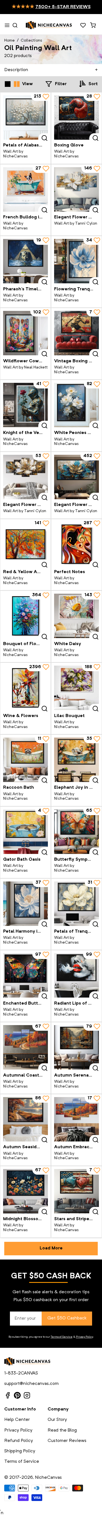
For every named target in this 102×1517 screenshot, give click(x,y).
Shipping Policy (19, 1451)
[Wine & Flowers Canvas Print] (25, 688)
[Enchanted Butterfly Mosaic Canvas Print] (25, 975)
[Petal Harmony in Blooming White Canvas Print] (25, 903)
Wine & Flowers (20, 716)
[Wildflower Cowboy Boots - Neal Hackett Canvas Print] (25, 333)
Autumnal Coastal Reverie (32, 1075)
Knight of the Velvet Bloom (33, 433)
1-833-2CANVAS (21, 1373)
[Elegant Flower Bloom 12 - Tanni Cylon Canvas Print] (76, 189)
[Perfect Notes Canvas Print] (76, 544)
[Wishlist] (83, 25)
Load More (51, 1248)
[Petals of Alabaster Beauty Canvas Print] (25, 117)
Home (9, 40)
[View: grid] (7, 84)
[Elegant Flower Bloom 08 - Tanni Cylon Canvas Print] (25, 477)
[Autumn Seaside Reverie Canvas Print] (25, 1119)
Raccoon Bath (18, 787)
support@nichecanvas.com (31, 1384)
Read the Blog (62, 1430)
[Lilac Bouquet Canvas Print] (76, 688)
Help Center (17, 1419)
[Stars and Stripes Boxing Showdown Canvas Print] (76, 1191)
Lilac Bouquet (69, 716)
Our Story (57, 1419)
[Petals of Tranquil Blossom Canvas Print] (76, 903)
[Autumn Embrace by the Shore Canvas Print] (76, 1119)
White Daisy (67, 644)
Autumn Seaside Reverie (30, 1147)
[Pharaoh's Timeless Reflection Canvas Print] (25, 261)
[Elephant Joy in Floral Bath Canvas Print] (76, 760)
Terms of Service (62, 1336)
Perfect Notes (69, 572)
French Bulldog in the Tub (31, 217)
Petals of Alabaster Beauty (32, 145)
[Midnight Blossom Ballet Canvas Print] (25, 1191)
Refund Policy (18, 1441)
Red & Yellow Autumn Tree (33, 572)
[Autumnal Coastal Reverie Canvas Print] (25, 1047)
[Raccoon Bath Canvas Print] (25, 760)
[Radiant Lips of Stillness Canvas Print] (76, 975)
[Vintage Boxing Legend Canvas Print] (76, 333)
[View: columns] (16, 84)
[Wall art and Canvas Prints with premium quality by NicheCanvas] (49, 25)
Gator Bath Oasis (22, 859)
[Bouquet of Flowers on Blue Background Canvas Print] (25, 616)
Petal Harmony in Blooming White (40, 931)
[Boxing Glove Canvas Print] (76, 117)
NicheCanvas (48, 1477)
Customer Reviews (67, 1441)
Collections (31, 40)
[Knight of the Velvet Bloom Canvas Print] (25, 405)
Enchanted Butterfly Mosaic (33, 1003)
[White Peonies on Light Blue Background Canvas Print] (76, 405)
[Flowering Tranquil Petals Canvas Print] (76, 261)
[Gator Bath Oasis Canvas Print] (25, 832)
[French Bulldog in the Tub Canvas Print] (25, 189)
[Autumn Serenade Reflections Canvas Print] (76, 1047)
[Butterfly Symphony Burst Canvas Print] (76, 832)
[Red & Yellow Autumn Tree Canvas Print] (25, 544)
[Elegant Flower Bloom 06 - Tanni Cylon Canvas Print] (76, 477)
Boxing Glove (69, 145)
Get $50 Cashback (66, 1318)
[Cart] (93, 25)
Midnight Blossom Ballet (30, 1219)
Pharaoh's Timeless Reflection (36, 289)
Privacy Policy (84, 1336)
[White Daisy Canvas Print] (76, 616)
